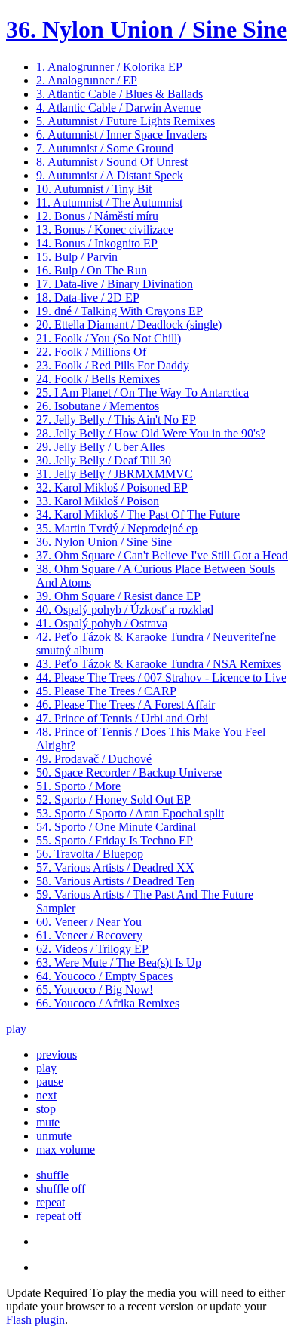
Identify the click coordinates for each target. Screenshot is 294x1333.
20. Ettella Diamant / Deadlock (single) (129, 324)
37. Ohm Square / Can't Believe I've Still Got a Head (162, 555)
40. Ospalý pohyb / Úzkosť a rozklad (124, 609)
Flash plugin (35, 1319)
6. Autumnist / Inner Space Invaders (121, 134)
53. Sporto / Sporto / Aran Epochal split (130, 813)
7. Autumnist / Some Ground (104, 148)
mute (48, 1122)
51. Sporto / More (78, 786)
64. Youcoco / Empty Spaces (104, 976)
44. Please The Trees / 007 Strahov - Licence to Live (161, 677)
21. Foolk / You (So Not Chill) (108, 338)
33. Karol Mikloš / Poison (97, 501)
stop (46, 1108)
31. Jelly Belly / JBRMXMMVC (114, 473)
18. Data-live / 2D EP (87, 297)
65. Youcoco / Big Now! (94, 989)
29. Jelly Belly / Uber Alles (100, 446)
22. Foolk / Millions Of (91, 351)
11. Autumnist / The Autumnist (109, 202)
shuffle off (60, 1188)
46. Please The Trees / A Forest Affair (125, 704)
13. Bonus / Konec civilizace (104, 229)
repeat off (58, 1215)
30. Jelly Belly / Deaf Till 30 (103, 460)
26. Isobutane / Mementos (97, 406)
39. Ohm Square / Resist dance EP (118, 596)
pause (49, 1081)
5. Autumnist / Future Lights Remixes (125, 121)
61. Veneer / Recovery (89, 935)
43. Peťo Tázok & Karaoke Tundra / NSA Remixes (158, 663)
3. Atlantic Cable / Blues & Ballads (119, 93)
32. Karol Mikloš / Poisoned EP (112, 487)
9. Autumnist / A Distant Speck (109, 175)
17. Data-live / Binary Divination (114, 283)
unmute (54, 1135)
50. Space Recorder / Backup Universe (129, 772)
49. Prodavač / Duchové (94, 758)
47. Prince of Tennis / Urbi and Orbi (122, 718)
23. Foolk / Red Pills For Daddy (112, 365)
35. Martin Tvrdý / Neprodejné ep (117, 528)
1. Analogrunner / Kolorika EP (109, 66)
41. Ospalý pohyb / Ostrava (101, 623)
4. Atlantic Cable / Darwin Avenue (118, 107)
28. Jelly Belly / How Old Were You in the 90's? (150, 433)
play (16, 1028)
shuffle (52, 1175)
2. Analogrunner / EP (86, 80)
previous (56, 1054)
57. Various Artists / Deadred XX (115, 867)
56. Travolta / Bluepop (89, 853)
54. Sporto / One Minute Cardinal (116, 826)
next (46, 1095)
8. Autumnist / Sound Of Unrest (112, 161)
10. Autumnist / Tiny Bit (94, 188)
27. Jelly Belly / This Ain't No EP (116, 419)
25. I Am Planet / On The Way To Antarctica (142, 392)
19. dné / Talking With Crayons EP (119, 311)
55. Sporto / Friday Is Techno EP (114, 840)
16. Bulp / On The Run (91, 270)
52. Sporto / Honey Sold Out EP (113, 799)
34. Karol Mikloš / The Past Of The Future (138, 514)
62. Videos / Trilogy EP (92, 948)
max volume (65, 1149)
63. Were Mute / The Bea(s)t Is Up (118, 962)
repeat (50, 1202)
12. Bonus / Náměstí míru (97, 216)
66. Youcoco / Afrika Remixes (107, 1003)
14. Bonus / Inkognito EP (97, 243)
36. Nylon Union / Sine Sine (146, 29)
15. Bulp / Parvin (77, 256)
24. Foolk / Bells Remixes (98, 378)
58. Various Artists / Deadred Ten (115, 881)
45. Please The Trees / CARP (106, 691)
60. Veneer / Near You (89, 921)
